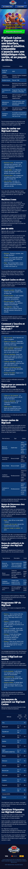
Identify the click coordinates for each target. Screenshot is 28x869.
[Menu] (25, 3)
